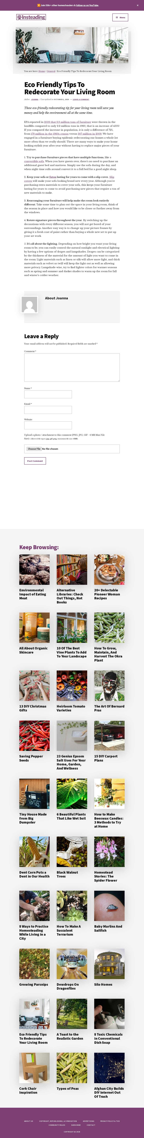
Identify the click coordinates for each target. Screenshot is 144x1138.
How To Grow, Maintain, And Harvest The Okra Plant (108, 654)
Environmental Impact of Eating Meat (32, 594)
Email (28, 404)
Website (28, 419)
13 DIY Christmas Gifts (32, 708)
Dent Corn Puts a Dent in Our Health (34, 874)
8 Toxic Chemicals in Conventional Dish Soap (108, 1038)
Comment (30, 351)
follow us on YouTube (87, 5)
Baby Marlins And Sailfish (108, 928)
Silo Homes (103, 984)
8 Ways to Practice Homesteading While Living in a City (33, 932)
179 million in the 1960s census (50, 133)
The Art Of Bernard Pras (109, 708)
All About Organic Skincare (33, 650)
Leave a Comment (81, 99)
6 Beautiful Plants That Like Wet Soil (71, 816)
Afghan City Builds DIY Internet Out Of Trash (109, 1092)
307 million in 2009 (90, 133)
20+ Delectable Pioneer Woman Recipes (107, 594)
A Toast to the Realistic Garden (70, 1036)
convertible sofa (34, 161)
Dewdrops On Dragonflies (68, 986)
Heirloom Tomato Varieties (71, 708)
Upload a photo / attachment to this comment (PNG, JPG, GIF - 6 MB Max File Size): (64, 437)
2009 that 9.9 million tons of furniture (67, 122)
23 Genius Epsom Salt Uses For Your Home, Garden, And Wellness (71, 762)
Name (28, 388)
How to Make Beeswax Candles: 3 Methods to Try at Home (108, 820)
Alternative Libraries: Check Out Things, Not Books (70, 596)
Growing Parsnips (33, 984)
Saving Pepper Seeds (31, 758)
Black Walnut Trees (67, 874)
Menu (122, 17)
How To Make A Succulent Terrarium (69, 930)
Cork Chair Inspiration (28, 1090)
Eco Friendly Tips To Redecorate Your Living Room (33, 1038)
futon (52, 177)
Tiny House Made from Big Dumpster (33, 818)
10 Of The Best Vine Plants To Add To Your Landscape (72, 652)
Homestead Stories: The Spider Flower (105, 876)
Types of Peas (68, 1088)
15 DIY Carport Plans (106, 758)
